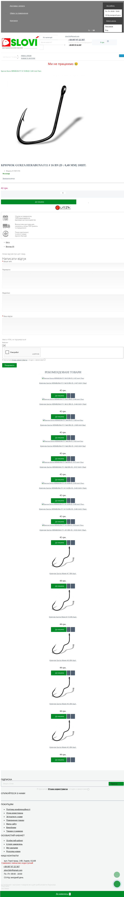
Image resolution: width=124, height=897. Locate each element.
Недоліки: (6, 293)
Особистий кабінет (14, 841)
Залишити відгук (9, 178)
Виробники (11, 828)
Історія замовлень (14, 844)
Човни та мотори (28, 58)
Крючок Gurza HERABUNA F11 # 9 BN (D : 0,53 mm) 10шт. (63, 530)
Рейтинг (5, 342)
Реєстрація (109, 26)
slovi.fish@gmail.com (72, 36)
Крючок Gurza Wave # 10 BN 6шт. (63, 617)
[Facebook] (2, 797)
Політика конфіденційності (18, 809)
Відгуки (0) (10, 246)
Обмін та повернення (19, 13)
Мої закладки (12, 848)
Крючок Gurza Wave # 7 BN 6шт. (63, 573)
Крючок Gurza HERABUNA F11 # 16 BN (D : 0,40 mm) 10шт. (63, 509)
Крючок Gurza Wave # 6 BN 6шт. (63, 704)
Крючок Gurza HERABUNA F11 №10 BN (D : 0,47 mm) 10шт (63, 383)
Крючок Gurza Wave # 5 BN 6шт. (63, 747)
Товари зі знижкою (14, 831)
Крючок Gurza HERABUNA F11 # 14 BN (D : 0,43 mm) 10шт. (63, 488)
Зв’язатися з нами (14, 817)
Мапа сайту (11, 824)
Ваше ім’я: (8, 261)
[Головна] (1, 69)
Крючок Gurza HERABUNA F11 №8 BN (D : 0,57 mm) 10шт (63, 467)
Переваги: (6, 269)
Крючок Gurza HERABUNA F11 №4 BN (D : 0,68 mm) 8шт (63, 425)
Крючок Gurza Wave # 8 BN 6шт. (63, 660)
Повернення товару (15, 820)
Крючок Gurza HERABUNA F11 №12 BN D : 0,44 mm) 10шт (62, 404)
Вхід (106, 30)
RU (89, 30)
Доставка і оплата (17, 6)
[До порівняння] (73, 395)
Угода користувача (14, 813)
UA (94, 30)
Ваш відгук (8, 316)
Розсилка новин (13, 851)
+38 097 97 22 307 (75, 45)
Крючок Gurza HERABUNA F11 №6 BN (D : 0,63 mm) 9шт (63, 446)
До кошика (59, 395)
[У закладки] (68, 395)
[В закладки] (88, 201)
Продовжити (9, 365)
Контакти (14, 20)
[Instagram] (5, 797)
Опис (8, 242)
